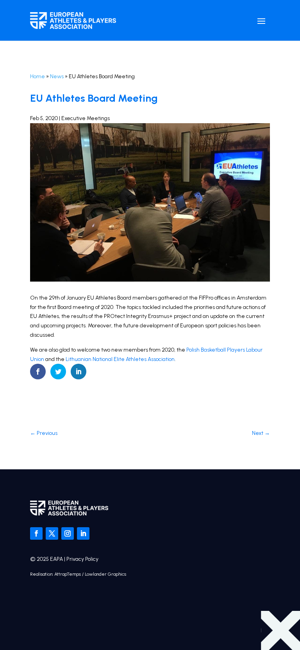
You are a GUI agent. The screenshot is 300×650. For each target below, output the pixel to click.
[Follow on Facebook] (36, 533)
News (57, 76)
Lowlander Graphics (105, 574)
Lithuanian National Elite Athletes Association (120, 359)
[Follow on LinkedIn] (83, 533)
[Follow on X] (52, 533)
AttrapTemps (67, 574)
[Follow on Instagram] (67, 533)
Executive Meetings (85, 118)
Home (37, 76)
